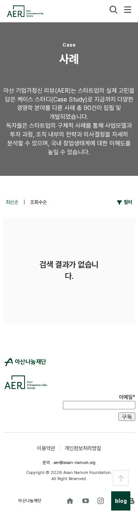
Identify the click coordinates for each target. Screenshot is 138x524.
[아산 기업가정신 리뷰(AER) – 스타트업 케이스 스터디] (25, 11)
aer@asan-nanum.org (74, 462)
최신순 (13, 202)
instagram (101, 501)
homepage (70, 501)
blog (131, 501)
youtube (85, 501)
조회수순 (38, 202)
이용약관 (46, 448)
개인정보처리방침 (82, 448)
